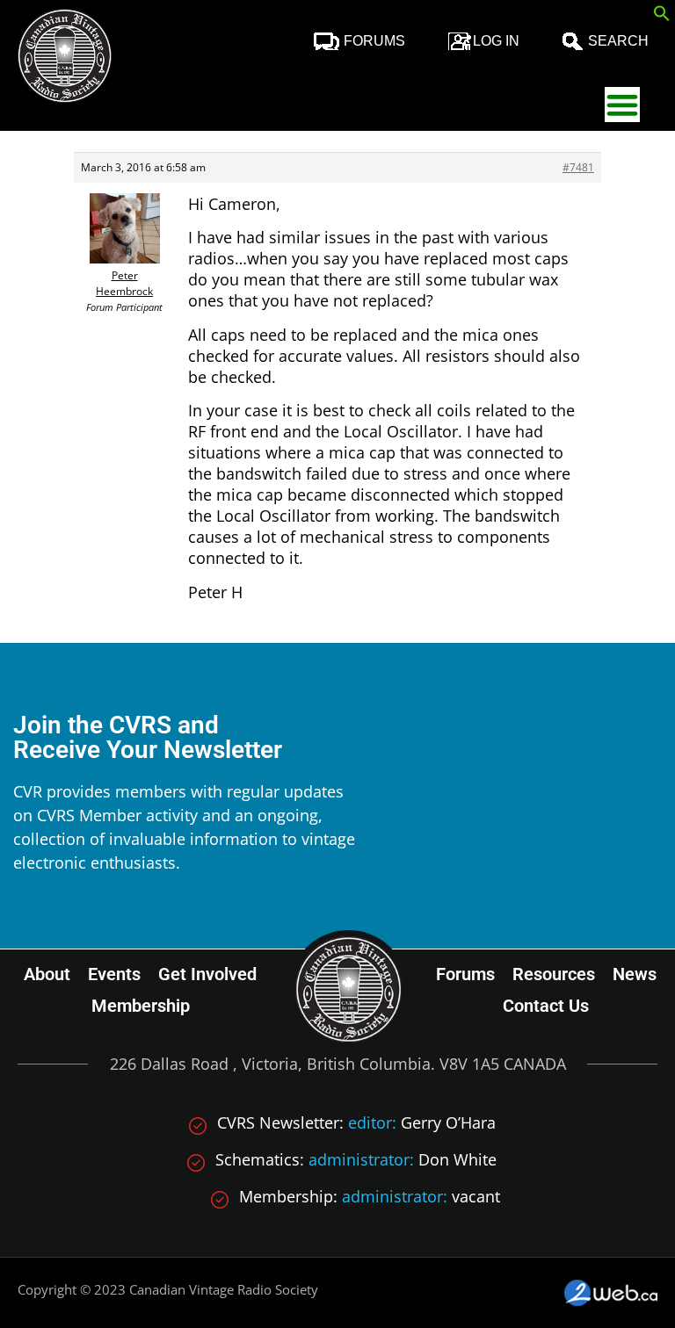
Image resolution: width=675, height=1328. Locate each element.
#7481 (578, 167)
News (635, 974)
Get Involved (207, 974)
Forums (374, 40)
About (47, 974)
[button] (662, 15)
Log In (496, 40)
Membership (140, 1005)
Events (114, 974)
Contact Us (546, 1005)
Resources (553, 974)
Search (618, 40)
